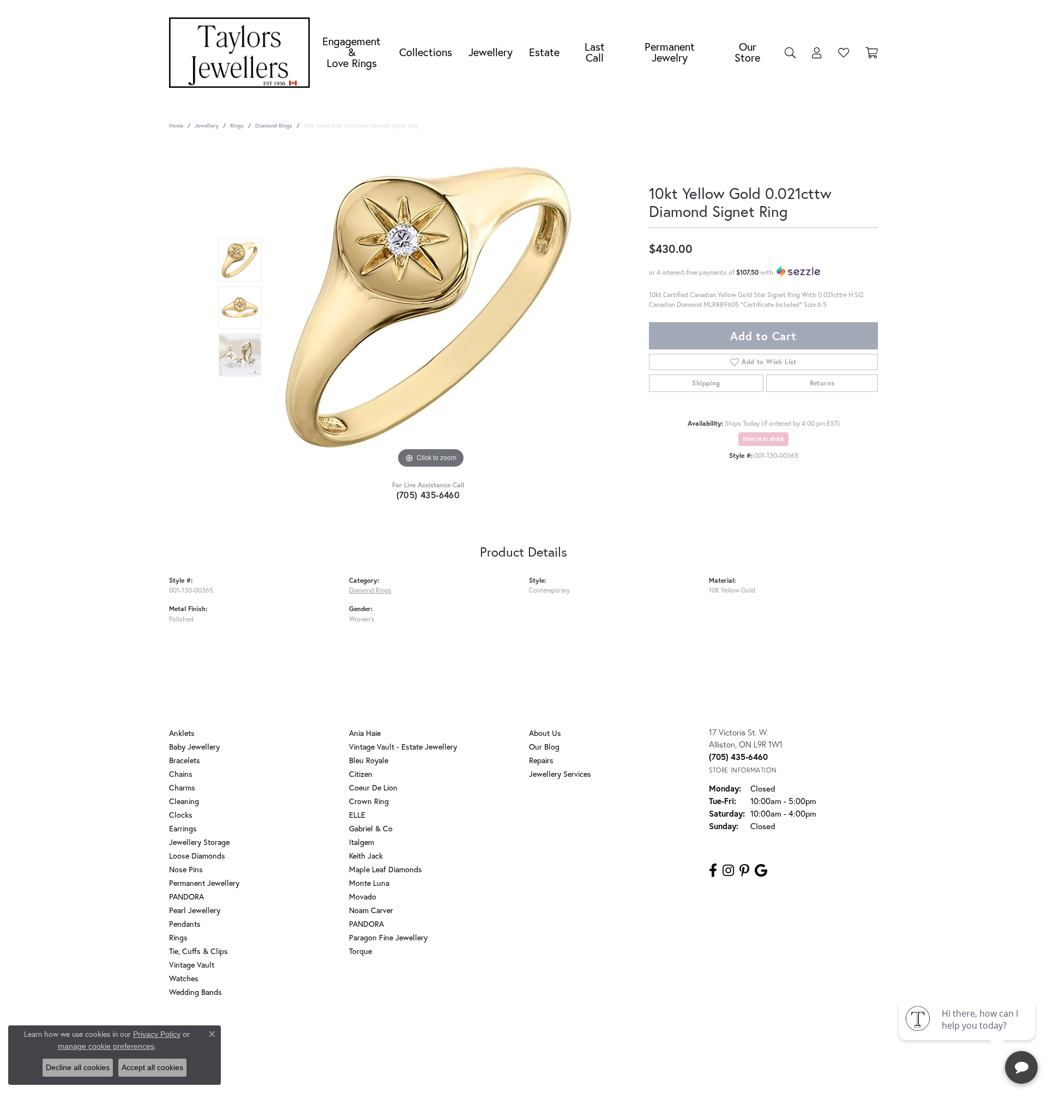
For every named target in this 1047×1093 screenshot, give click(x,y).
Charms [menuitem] (182, 787)
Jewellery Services (560, 774)
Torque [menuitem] (360, 951)
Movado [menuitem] (362, 896)
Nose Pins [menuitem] (186, 869)
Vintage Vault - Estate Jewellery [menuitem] (403, 746)
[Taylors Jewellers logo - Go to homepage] (242, 52)
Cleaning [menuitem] (184, 801)
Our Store (747, 52)
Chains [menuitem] (180, 774)
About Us (545, 733)
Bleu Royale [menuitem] (368, 760)
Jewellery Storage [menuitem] (199, 842)
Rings (237, 125)
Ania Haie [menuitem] (365, 733)
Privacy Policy (474, 1036)
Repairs (541, 760)
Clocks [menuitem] (180, 815)
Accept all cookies (152, 1067)
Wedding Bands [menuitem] (195, 992)
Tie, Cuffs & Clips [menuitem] (198, 951)
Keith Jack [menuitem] (366, 855)
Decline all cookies (78, 1067)
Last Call (595, 52)
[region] (430, 307)
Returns (822, 383)
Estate (544, 52)
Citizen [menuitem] (360, 774)
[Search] (790, 52)
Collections (425, 52)
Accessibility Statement (610, 1036)
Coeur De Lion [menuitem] (373, 787)
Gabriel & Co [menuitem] (371, 828)
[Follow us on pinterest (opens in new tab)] (744, 870)
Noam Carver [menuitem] (371, 910)
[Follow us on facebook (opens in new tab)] (713, 870)
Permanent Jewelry (670, 52)
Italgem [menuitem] (361, 842)
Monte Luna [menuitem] (369, 883)
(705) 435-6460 (428, 494)
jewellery (207, 125)
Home (176, 125)
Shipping (706, 383)
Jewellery (490, 52)
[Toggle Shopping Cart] (871, 52)
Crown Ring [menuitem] (369, 801)
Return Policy (421, 1036)
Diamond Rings (273, 125)
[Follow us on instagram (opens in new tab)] (728, 870)
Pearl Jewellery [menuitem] (194, 910)
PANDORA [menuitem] (186, 896)
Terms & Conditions (535, 1036)
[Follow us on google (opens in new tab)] (761, 870)
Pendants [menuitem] (185, 924)
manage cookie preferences (106, 1046)
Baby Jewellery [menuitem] (194, 746)
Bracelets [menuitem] (184, 760)
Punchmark (542, 1071)
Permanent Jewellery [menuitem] (204, 883)
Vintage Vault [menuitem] (191, 964)
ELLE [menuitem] (357, 815)
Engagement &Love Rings (351, 52)
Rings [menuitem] (178, 937)
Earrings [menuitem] (183, 828)
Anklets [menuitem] (182, 733)
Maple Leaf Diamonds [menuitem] (385, 869)
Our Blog (544, 746)
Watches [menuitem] (183, 978)
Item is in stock (763, 439)
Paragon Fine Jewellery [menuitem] (388, 937)
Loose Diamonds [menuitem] (197, 855)
